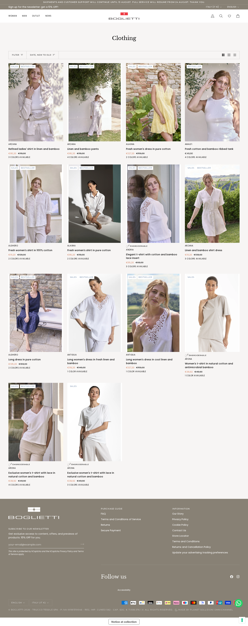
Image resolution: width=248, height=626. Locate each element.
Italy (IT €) (212, 7)
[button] (14, 16)
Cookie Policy (180, 525)
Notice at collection (124, 621)
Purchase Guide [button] (112, 508)
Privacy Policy (66, 551)
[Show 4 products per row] (236, 55)
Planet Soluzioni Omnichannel (211, 609)
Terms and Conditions (186, 541)
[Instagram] (238, 576)
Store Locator (180, 536)
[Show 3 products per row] (229, 55)
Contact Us (179, 530)
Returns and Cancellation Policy (191, 547)
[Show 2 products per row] (223, 55)
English (231, 7)
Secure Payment (111, 530)
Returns (105, 525)
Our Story (178, 513)
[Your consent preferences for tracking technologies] (242, 620)
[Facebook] (231, 576)
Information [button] (181, 508)
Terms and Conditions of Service (121, 519)
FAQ (103, 513)
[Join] (81, 544)
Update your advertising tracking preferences (200, 552)
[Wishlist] (229, 16)
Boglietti (17, 609)
